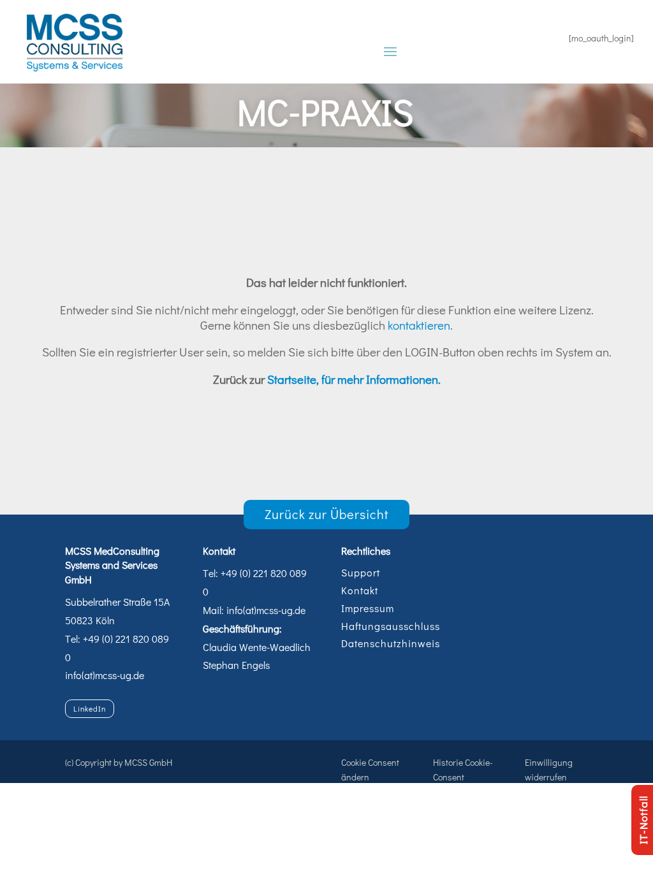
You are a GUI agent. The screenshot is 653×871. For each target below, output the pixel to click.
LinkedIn (89, 708)
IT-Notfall (643, 820)
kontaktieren (419, 325)
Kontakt (359, 590)
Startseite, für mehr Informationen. (354, 379)
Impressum (367, 608)
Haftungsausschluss (390, 626)
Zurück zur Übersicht (327, 514)
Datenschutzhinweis (390, 643)
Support (360, 572)
